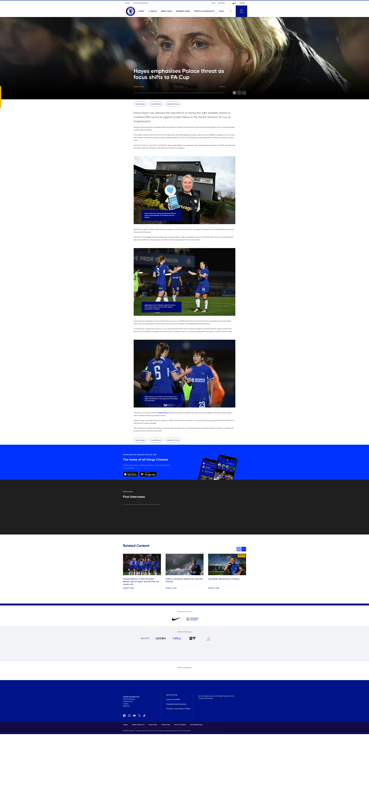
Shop (221, 11)
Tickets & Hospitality (204, 11)
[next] (243, 549)
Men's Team (166, 11)
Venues (127, 3)
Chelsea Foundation (140, 3)
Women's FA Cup (173, 104)
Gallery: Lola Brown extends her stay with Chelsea (184, 580)
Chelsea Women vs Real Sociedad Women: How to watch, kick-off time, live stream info (141, 581)
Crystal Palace (156, 104)
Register (221, 3)
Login (213, 3)
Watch (154, 11)
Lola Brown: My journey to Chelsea (223, 579)
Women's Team (183, 11)
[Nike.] (234, 3)
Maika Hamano (163, 413)
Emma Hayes (140, 104)
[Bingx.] (242, 3)
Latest (141, 11)
